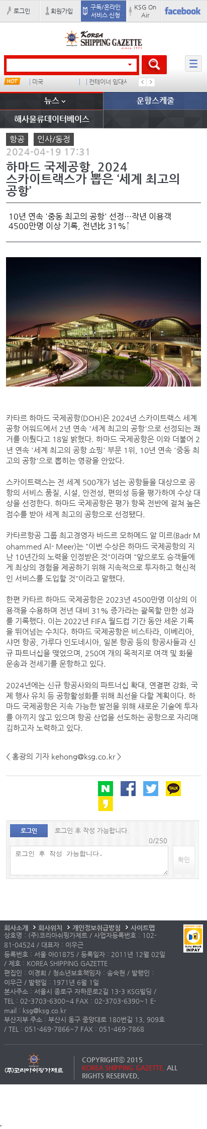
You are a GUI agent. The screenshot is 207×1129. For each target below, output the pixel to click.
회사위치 (50, 927)
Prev (142, 82)
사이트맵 (143, 927)
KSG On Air (145, 11)
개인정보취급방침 (96, 927)
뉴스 (51, 100)
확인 (184, 859)
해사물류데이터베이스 (51, 119)
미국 (37, 82)
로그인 (22, 11)
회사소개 (16, 927)
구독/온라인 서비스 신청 (105, 11)
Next (150, 82)
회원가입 (62, 11)
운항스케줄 (155, 100)
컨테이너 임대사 (109, 82)
